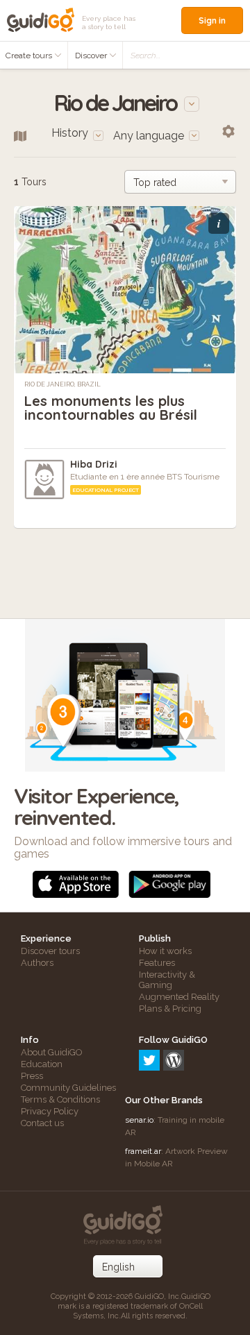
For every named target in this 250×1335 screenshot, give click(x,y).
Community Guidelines (68, 1087)
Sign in (212, 20)
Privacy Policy (49, 1111)
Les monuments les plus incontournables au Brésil (110, 407)
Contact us (42, 1123)
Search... (145, 55)
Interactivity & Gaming (167, 979)
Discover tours (50, 951)
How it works (165, 951)
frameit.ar (143, 1151)
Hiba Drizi (93, 464)
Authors (37, 963)
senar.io (139, 1120)
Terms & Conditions (60, 1099)
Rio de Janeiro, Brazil (62, 384)
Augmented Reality (179, 997)
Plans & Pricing (170, 1008)
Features (157, 963)
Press (32, 1076)
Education (41, 1064)
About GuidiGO (52, 1052)
